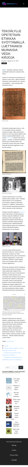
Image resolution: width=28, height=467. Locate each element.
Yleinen (4, 63)
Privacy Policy (14, 455)
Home (4, 70)
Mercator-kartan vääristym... (16, 394)
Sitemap (14, 445)
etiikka (6, 348)
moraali (21, 348)
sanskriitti (5, 350)
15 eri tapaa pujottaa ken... (16, 380)
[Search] (20, 367)
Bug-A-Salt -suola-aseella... (16, 431)
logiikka (16, 348)
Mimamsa (22, 212)
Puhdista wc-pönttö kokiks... (16, 387)
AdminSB (3, 60)
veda (14, 350)
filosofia (11, 348)
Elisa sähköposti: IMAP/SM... (16, 424)
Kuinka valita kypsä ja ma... (16, 401)
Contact (14, 450)
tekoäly (10, 350)
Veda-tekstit (9, 137)
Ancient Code (10, 341)
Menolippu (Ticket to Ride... (16, 408)
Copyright (14, 460)
